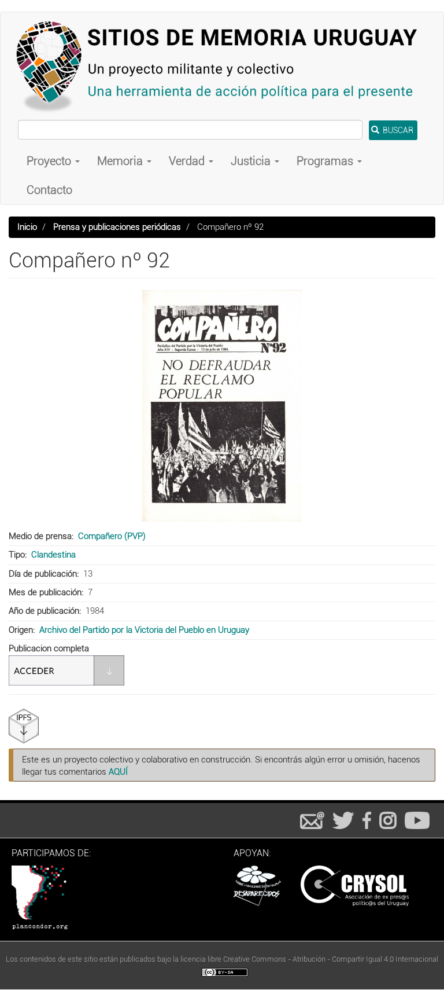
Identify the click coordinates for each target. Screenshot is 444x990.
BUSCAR (397, 130)
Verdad (188, 161)
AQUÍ (118, 772)
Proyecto (50, 161)
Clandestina (53, 554)
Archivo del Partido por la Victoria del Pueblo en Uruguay (144, 630)
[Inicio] (222, 66)
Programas (326, 161)
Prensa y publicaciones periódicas (117, 227)
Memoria (121, 161)
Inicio (27, 227)
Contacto (49, 190)
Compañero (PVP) (112, 536)
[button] (222, 406)
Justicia (252, 161)
